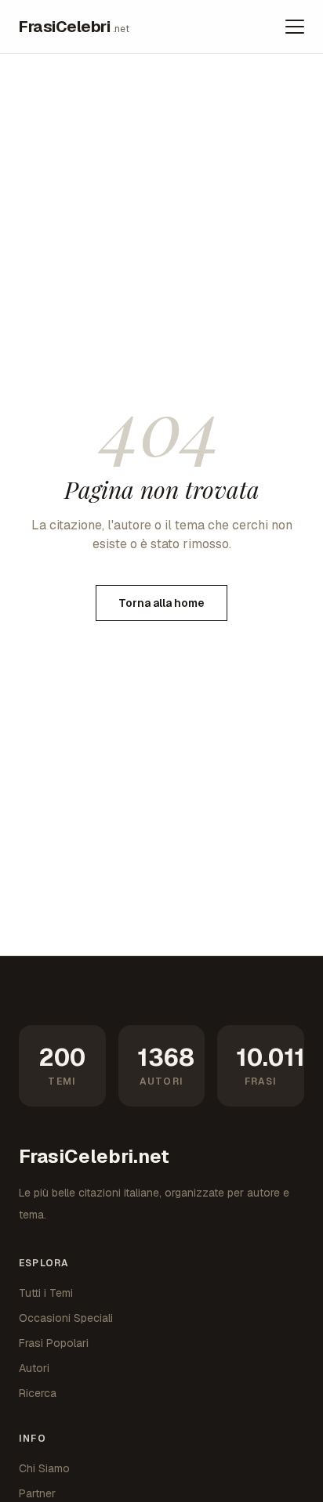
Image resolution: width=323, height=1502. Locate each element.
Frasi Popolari (54, 1343)
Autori (34, 1368)
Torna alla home (161, 603)
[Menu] (294, 27)
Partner (37, 1493)
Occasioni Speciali (66, 1318)
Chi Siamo (44, 1468)
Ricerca (37, 1393)
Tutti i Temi (46, 1293)
